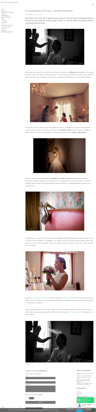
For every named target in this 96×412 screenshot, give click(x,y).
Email (26, 380)
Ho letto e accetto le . (35, 394)
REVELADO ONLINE (7, 12)
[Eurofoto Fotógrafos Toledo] (9, 2)
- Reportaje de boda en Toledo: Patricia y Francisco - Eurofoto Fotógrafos (83, 380)
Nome (26, 376)
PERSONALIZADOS (7, 32)
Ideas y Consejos (6, 27)
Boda (3, 23)
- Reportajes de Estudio (81, 396)
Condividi (28, 364)
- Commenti (37, 14)
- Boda (77, 395)
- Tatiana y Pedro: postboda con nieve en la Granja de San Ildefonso (84, 384)
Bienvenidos (5, 22)
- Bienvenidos (79, 393)
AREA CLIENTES (6, 17)
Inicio (2, 9)
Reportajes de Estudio (7, 25)
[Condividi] (41, 14)
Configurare (79, 408)
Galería (3, 14)
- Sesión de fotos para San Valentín (84, 375)
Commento (27, 384)
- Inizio (77, 391)
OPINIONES (5, 15)
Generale (4, 20)
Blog (2, 19)
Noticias (4, 28)
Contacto (4, 30)
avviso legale (39, 394)
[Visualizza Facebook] (2, 407)
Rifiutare (88, 408)
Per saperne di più (70, 408)
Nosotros (4, 11)
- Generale (78, 392)
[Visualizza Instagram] (3, 407)
